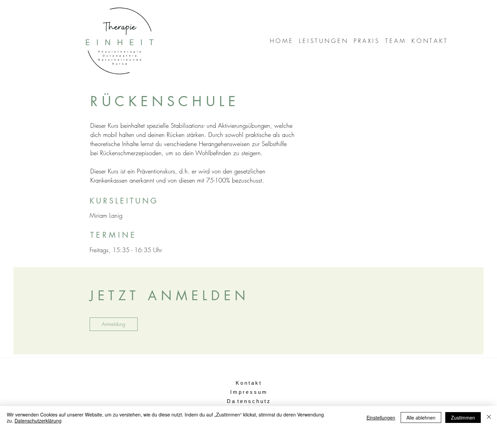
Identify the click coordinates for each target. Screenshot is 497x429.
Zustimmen (463, 417)
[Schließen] (489, 417)
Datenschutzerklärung (38, 420)
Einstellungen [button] (380, 417)
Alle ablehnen (420, 417)
